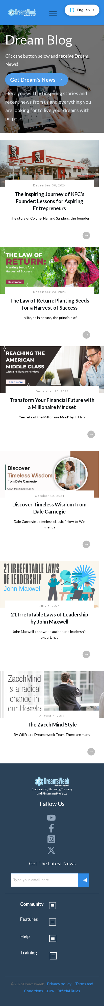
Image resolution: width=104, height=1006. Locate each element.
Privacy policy (59, 983)
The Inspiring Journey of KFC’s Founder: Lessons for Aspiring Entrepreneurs (49, 201)
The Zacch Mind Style (52, 724)
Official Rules (68, 990)
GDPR (49, 991)
